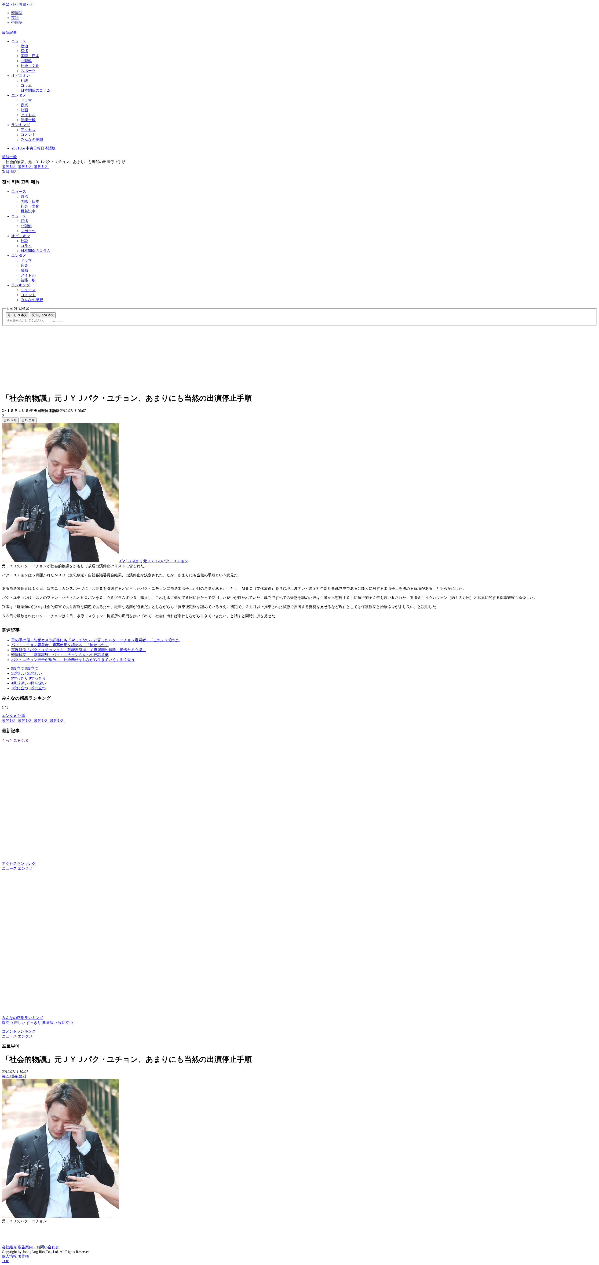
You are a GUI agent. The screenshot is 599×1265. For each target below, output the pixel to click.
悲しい (19, 1023)
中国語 (16, 23)
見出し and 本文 (43, 315)
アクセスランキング (19, 864)
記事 (13, 716)
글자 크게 (28, 420)
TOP (5, 1261)
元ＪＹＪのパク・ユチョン (165, 561)
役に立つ (65, 1023)
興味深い (49, 1023)
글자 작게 (10, 420)
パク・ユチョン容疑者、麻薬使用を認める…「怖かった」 (60, 645)
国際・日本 (30, 56)
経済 (24, 51)
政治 (24, 46)
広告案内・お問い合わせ (38, 1247)
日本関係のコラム (36, 90)
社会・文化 (30, 66)
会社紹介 (9, 1247)
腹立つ (7, 1023)
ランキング (20, 125)
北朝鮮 (26, 61)
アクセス (28, 130)
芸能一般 (28, 120)
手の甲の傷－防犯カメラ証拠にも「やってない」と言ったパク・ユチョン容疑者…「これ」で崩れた (95, 640)
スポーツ (28, 71)
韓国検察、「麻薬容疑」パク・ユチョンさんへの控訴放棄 (60, 655)
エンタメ (18, 95)
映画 (24, 110)
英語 (15, 18)
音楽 (24, 105)
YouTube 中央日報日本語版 (33, 148)
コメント (28, 135)
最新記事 (9, 32)
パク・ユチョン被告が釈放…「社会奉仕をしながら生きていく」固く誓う (73, 660)
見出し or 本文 (17, 315)
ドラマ (26, 100)
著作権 (23, 1256)
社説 (24, 80)
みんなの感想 (32, 140)
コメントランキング (19, 1031)
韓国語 (16, 13)
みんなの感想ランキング (22, 1018)
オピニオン (20, 76)
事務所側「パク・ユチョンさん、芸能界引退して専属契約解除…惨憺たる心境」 (78, 650)
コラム (26, 85)
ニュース (18, 41)
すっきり (33, 1023)
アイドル (28, 115)
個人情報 (9, 1256)
